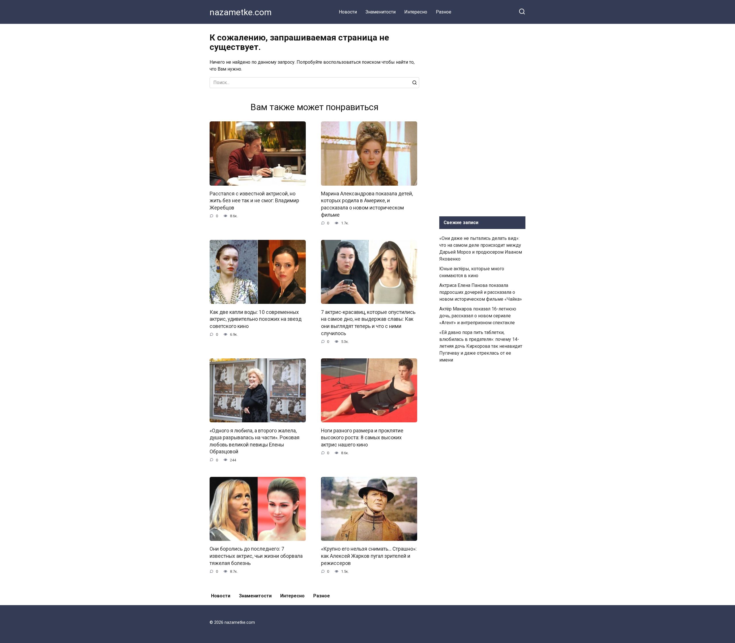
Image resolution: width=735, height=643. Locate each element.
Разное (443, 12)
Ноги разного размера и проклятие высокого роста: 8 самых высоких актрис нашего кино (362, 437)
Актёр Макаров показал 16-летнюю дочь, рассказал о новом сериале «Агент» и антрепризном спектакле (477, 315)
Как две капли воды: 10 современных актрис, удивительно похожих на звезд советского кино (255, 319)
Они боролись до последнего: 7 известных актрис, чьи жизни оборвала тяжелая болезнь (256, 556)
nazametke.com (241, 12)
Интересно (415, 12)
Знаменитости (380, 12)
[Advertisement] (482, 119)
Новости (348, 12)
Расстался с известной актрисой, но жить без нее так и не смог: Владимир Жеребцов (254, 201)
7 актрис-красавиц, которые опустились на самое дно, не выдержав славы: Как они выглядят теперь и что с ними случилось (368, 322)
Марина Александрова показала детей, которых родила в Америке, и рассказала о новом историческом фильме (367, 204)
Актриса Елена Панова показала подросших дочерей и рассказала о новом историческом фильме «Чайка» (480, 292)
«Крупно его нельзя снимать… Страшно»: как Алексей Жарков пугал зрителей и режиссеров (369, 556)
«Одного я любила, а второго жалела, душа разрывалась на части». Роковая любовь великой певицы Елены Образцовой (254, 441)
